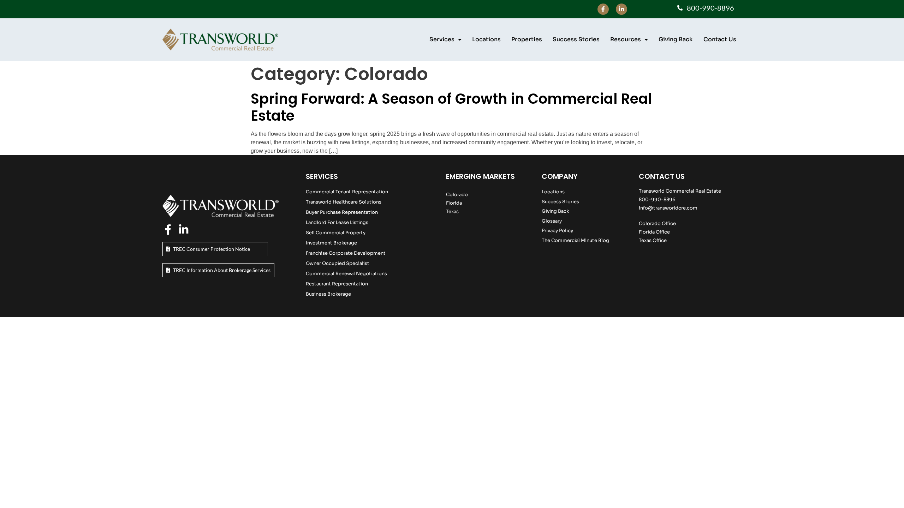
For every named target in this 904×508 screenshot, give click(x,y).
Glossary (552, 221)
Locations (486, 39)
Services (441, 39)
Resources (625, 39)
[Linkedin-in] (621, 9)
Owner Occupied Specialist (337, 263)
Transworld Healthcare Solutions (343, 202)
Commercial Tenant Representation (347, 192)
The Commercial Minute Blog (575, 240)
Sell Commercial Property (335, 233)
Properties (526, 39)
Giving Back (676, 39)
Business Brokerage (328, 294)
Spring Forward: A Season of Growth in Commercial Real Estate (451, 107)
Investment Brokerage (331, 243)
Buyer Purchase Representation (342, 212)
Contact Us (719, 39)
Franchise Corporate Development (346, 253)
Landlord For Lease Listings (337, 222)
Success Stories (576, 39)
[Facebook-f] (603, 9)
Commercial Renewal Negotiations (346, 274)
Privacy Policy (557, 231)
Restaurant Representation (337, 284)
